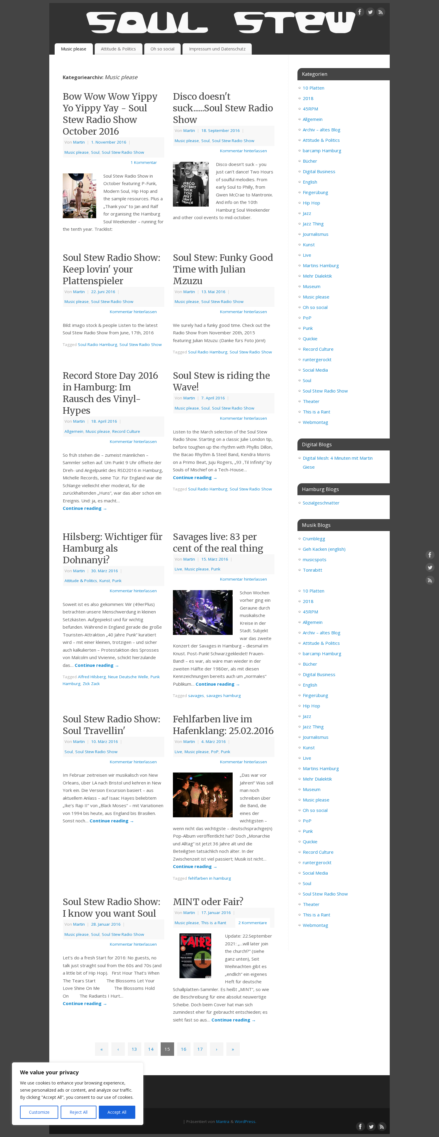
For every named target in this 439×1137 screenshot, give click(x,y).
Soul (95, 152)
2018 (308, 98)
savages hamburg (223, 695)
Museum (311, 286)
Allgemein (74, 431)
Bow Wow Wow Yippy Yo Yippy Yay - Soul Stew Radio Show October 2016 (110, 114)
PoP (215, 751)
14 (151, 1049)
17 (200, 1049)
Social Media (315, 370)
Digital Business (319, 171)
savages (196, 695)
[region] (77, 1093)
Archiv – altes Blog (321, 130)
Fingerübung (315, 192)
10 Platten (313, 88)
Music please (73, 49)
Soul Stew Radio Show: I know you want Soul (111, 907)
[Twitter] (370, 13)
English (310, 182)
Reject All (79, 1112)
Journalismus (316, 234)
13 (134, 1049)
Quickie (310, 338)
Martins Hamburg (321, 265)
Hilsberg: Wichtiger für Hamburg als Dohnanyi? (112, 548)
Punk (117, 580)
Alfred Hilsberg (92, 676)
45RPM (310, 109)
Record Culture (126, 431)
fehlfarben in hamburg (209, 878)
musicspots (314, 559)
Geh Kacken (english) (324, 549)
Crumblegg (314, 538)
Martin (79, 142)
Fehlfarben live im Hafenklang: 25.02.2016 (223, 724)
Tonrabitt (312, 570)
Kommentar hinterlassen (243, 150)
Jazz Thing (313, 224)
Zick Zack (91, 683)
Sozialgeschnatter (321, 503)
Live (178, 569)
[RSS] (380, 13)
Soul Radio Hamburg (97, 344)
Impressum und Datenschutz (217, 49)
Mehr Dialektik (317, 276)
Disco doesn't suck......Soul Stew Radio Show (223, 108)
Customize (39, 1112)
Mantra (222, 1121)
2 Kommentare (252, 922)
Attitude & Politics (118, 49)
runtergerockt (317, 359)
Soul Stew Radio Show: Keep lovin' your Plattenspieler (111, 269)
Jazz (307, 213)
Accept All (117, 1112)
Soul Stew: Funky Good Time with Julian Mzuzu (223, 269)
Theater (311, 401)
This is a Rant (213, 922)
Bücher (310, 161)
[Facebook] (359, 13)
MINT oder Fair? (208, 901)
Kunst (104, 580)
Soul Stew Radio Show (123, 152)
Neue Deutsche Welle (128, 676)
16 (183, 1049)
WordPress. (245, 1121)
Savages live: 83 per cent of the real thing (218, 542)
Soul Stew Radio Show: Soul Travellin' (111, 724)
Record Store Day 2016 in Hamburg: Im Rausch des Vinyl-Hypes (110, 393)
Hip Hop (311, 203)
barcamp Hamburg (322, 150)
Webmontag (315, 422)
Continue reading (85, 508)
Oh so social (162, 49)
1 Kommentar (144, 162)
